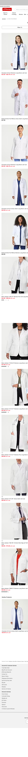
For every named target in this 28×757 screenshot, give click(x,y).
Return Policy (5, 676)
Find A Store (5, 694)
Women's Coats (20, 661)
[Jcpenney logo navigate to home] (7, 9)
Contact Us (4, 674)
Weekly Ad (4, 698)
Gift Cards (4, 684)
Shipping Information (7, 678)
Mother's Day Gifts (13, 661)
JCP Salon (4, 700)
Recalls (3, 682)
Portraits (4, 702)
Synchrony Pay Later (7, 680)
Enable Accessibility (5, 6)
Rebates (4, 686)
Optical (3, 704)
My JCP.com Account (7, 670)
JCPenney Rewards (6, 672)
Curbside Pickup (6, 696)
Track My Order (6, 667)
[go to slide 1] (19, 68)
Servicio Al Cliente (6, 689)
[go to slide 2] (20, 68)
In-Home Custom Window (8, 708)
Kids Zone (4, 706)
